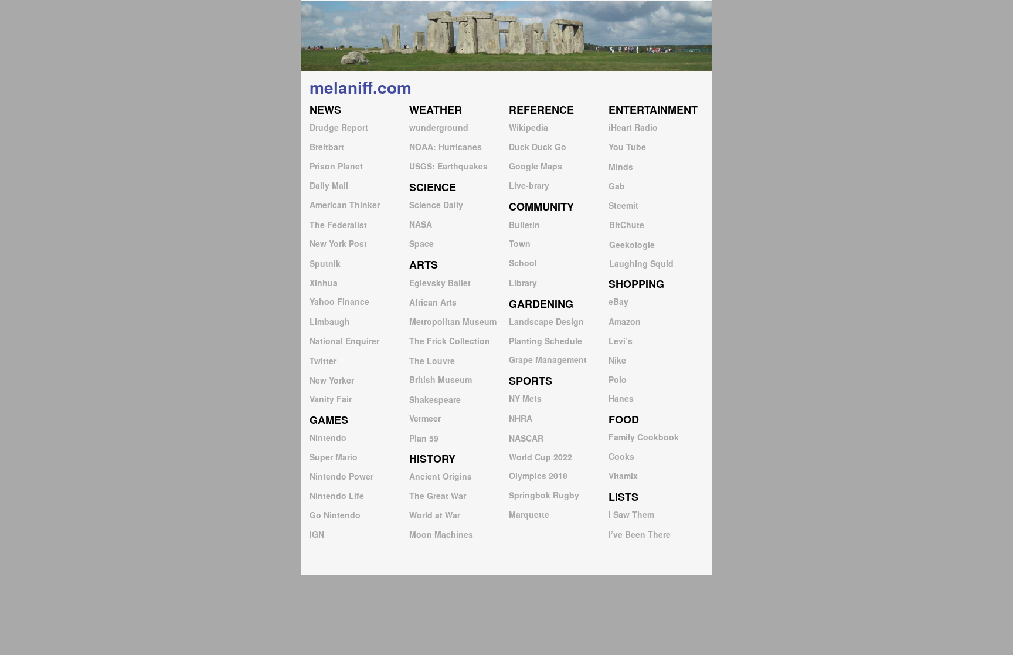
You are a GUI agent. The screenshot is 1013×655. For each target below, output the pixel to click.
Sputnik (325, 263)
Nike (617, 360)
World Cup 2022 (540, 457)
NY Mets (525, 398)
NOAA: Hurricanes (445, 146)
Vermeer (425, 418)
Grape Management (548, 359)
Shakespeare (435, 399)
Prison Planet (336, 166)
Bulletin (524, 224)
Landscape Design (546, 321)
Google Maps (535, 166)
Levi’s (621, 341)
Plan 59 (423, 438)
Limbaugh (330, 321)
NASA (420, 224)
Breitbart (327, 146)
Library (523, 283)
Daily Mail (329, 185)
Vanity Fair (331, 399)
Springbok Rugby (544, 495)
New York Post (338, 243)
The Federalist (338, 224)
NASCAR (526, 438)
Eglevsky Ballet (440, 283)
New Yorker (332, 380)
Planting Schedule (545, 341)
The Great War (437, 495)
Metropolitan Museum (453, 321)
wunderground (438, 127)
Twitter (323, 360)
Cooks (621, 456)
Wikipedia (528, 127)
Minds (621, 166)
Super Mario (334, 457)
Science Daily (436, 205)
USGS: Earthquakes (448, 166)
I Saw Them (631, 514)
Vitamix (623, 475)
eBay (618, 301)
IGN (317, 534)
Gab (617, 186)
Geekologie (632, 244)
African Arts (433, 302)
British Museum (440, 379)
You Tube (627, 146)
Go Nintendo (335, 515)
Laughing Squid (641, 263)
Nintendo (328, 437)
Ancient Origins (440, 476)
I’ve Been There (640, 534)
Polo (618, 379)
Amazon (625, 321)
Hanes (621, 398)
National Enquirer (344, 341)
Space (421, 243)
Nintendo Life (337, 495)
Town (520, 243)
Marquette (529, 514)
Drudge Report (339, 127)
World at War (434, 515)
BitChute (626, 224)
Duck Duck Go (537, 146)
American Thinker (345, 205)
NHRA (520, 418)
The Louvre (432, 360)
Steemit (623, 205)
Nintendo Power (341, 476)
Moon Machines (441, 534)
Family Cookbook (644, 437)
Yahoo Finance (339, 301)
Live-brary (529, 185)
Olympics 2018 (538, 475)
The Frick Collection (449, 341)
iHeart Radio (633, 127)
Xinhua (324, 283)
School (523, 263)
